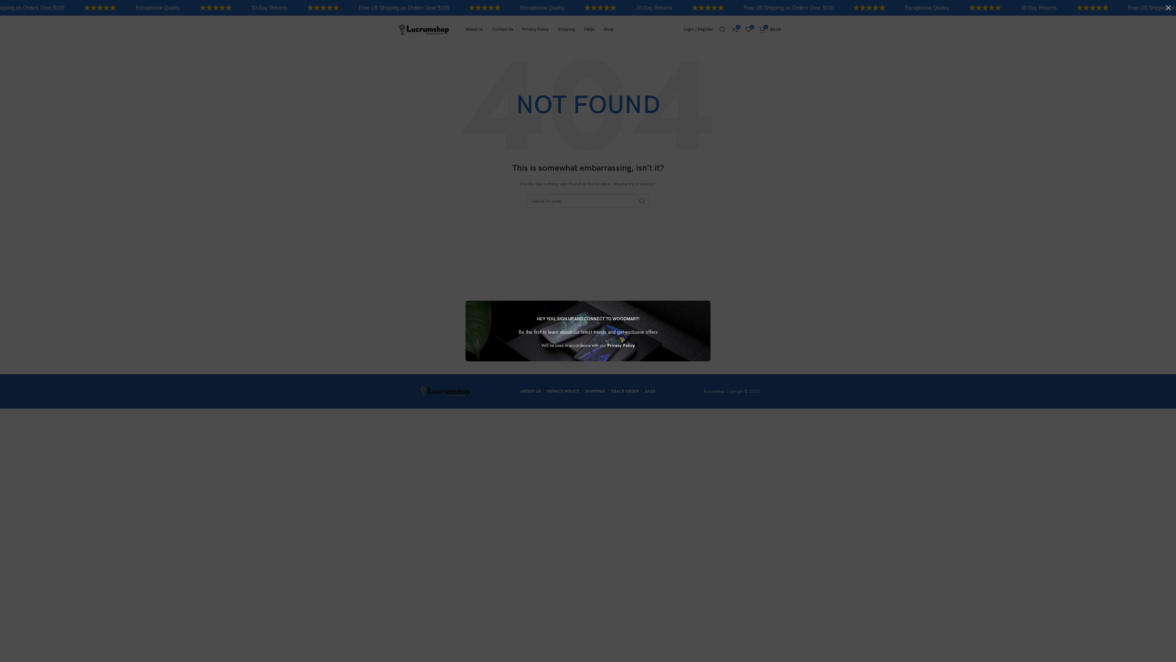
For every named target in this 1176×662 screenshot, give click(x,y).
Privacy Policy (621, 345)
